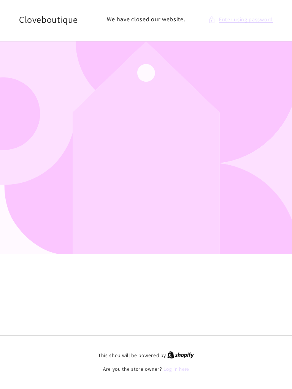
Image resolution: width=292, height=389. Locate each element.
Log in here (176, 369)
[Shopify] (180, 355)
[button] (240, 19)
